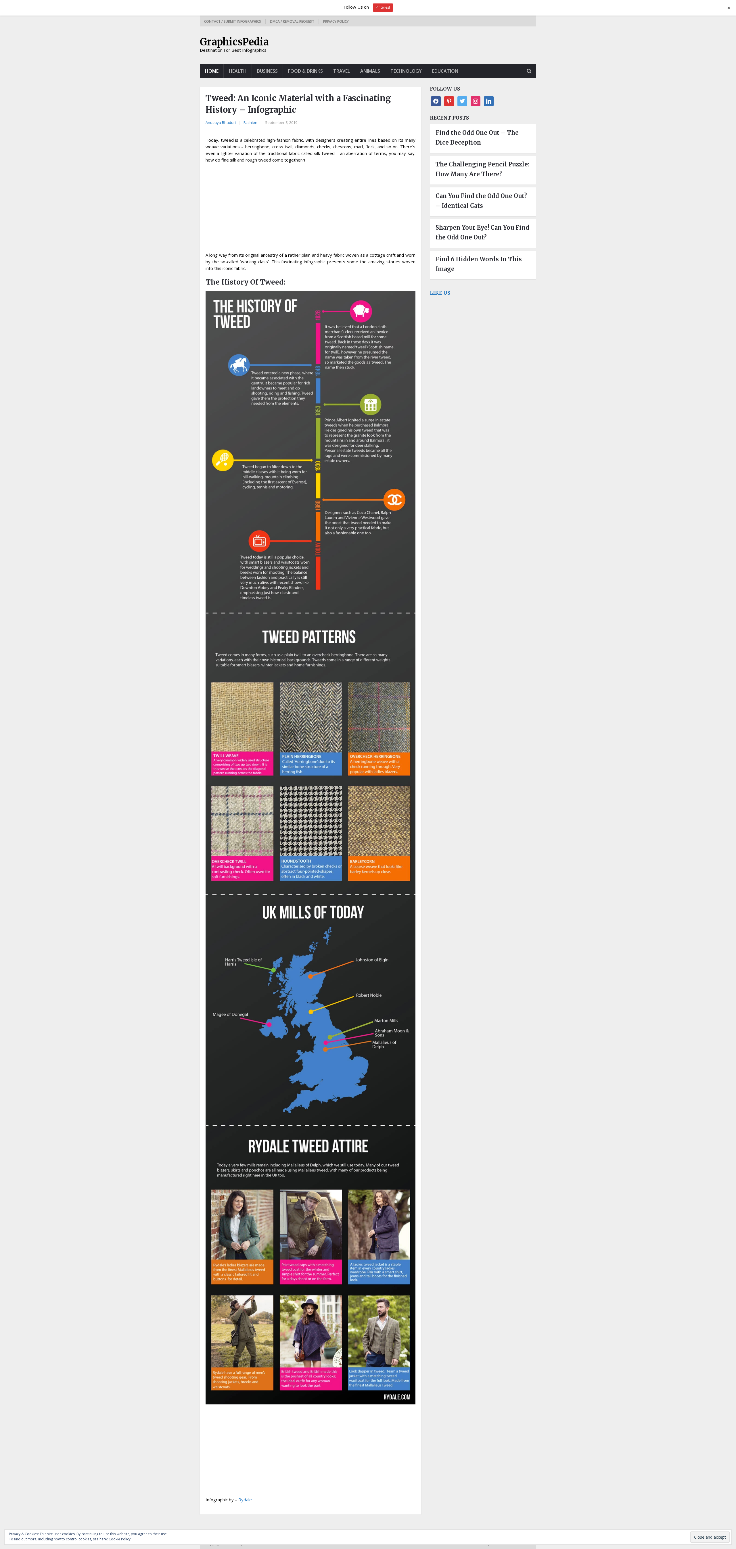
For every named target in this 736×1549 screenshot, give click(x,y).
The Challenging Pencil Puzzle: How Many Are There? (482, 169)
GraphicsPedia (234, 42)
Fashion (250, 122)
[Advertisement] (310, 209)
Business (267, 71)
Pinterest (383, 7)
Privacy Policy (336, 21)
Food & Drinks (305, 71)
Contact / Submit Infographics (232, 21)
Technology (406, 71)
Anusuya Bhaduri (221, 122)
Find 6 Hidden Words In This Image (479, 264)
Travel (341, 71)
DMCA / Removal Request (292, 21)
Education (445, 71)
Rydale (245, 1499)
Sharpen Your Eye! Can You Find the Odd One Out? (482, 232)
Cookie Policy (120, 1539)
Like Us (440, 293)
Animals (370, 71)
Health (238, 71)
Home (211, 71)
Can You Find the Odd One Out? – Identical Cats (481, 200)
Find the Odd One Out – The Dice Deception (477, 137)
